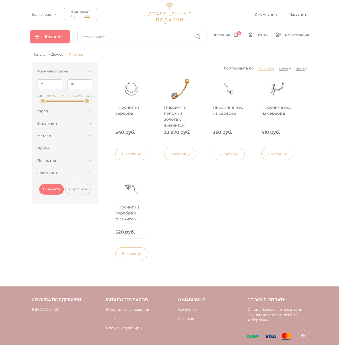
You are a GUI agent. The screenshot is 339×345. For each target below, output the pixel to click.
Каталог (54, 36)
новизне (266, 68)
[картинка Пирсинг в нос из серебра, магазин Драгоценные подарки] (229, 89)
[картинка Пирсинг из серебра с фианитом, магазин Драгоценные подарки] (131, 188)
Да (73, 16)
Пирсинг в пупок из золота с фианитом (175, 116)
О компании (265, 14)
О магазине (188, 318)
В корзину (131, 154)
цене (283, 68)
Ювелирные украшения (128, 309)
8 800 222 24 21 (45, 309)
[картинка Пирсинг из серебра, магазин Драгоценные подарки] (131, 89)
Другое (57, 54)
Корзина (227, 35)
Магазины (298, 14)
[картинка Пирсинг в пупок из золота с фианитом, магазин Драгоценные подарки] (180, 89)
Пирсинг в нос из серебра (228, 110)
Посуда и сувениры (124, 328)
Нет (87, 16)
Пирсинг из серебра (127, 110)
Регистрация (296, 35)
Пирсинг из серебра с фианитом (127, 213)
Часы (110, 318)
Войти (261, 35)
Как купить (188, 309)
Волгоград (41, 14)
